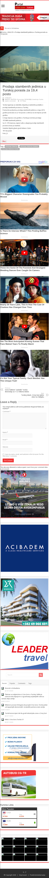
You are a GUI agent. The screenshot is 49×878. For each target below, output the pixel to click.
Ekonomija (20, 99)
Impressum (23, 875)
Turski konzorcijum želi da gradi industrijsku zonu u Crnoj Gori (26, 713)
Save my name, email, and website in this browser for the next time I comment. (23, 455)
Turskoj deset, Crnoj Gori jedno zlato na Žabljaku (32, 395)
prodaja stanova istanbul (29, 146)
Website (5, 447)
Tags (30, 683)
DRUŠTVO (13, 99)
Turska (41, 99)
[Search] (41, 675)
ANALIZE (10, 32)
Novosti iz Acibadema (12, 688)
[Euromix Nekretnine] (24, 602)
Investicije (35, 99)
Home (4, 32)
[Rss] (23, 872)
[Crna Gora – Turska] (24, 6)
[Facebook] (25, 872)
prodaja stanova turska (10, 149)
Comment (6, 411)
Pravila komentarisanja (37, 875)
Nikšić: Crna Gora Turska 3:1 (14, 719)
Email (5, 440)
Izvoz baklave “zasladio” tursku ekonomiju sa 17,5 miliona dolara (17, 390)
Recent (4, 683)
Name (5, 432)
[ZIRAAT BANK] (24, 17)
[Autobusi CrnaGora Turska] (18, 784)
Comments (21, 683)
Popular (12, 683)
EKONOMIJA (28, 99)
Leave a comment (10, 101)
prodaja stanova (11, 146)
